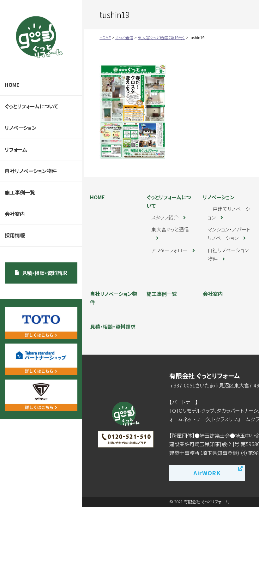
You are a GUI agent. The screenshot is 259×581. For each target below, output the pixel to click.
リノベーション (21, 127)
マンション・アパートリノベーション (229, 233)
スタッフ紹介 (164, 217)
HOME (12, 84)
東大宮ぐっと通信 (170, 229)
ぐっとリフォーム (39, 37)
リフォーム (16, 149)
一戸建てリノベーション (229, 213)
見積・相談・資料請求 (44, 273)
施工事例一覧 (20, 192)
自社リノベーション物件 (31, 171)
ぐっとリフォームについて (31, 106)
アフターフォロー (169, 250)
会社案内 (15, 214)
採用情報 (15, 235)
